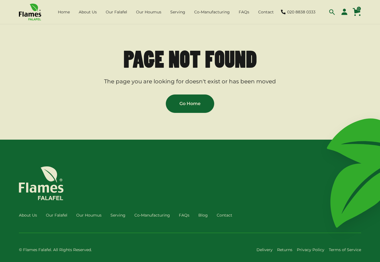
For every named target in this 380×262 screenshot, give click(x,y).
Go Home (190, 103)
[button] (63, 12)
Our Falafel (56, 215)
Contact (224, 215)
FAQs (184, 215)
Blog (203, 215)
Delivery (264, 249)
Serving (117, 215)
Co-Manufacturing (152, 215)
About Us (28, 215)
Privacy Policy (310, 249)
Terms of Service (345, 249)
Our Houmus (89, 215)
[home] (30, 12)
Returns (284, 249)
